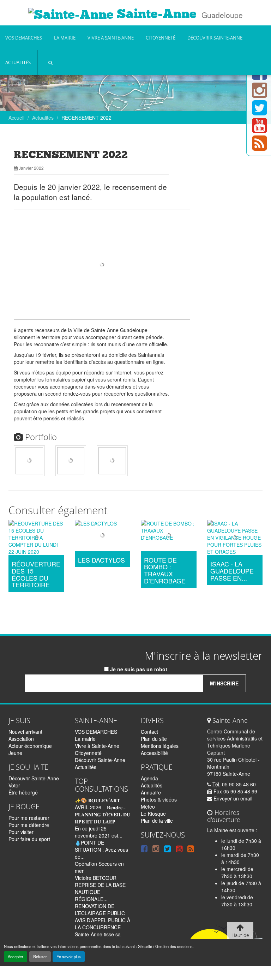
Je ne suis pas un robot (138, 669)
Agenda (149, 778)
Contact (149, 731)
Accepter (15, 956)
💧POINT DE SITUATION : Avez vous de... (101, 849)
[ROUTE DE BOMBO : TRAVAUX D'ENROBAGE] (169, 536)
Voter (14, 785)
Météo (148, 806)
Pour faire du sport (29, 838)
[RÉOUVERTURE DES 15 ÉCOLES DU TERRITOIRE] (36, 538)
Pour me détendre (28, 824)
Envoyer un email (232, 798)
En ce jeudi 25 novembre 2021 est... (98, 832)
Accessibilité (154, 752)
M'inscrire (224, 683)
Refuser (40, 956)
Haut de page (240, 939)
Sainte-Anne (155, 14)
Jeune (15, 752)
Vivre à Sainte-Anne (111, 38)
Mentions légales (160, 745)
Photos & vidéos (159, 799)
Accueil (16, 117)
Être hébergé (23, 792)
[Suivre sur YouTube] (259, 129)
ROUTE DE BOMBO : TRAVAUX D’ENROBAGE (165, 570)
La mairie (65, 38)
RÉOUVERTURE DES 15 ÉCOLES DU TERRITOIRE (36, 574)
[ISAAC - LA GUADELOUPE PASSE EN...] (235, 538)
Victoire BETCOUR (95, 877)
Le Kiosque (153, 813)
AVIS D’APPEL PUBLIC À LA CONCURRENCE (102, 924)
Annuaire (151, 792)
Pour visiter (21, 831)
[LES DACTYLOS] (103, 536)
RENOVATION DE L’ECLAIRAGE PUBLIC (100, 909)
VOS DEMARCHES (23, 38)
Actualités (18, 62)
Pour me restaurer (28, 817)
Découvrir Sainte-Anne (214, 38)
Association (21, 738)
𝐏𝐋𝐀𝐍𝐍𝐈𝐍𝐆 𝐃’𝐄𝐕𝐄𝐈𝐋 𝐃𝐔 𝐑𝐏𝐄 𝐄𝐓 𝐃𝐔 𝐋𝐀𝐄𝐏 (102, 818)
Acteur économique (30, 745)
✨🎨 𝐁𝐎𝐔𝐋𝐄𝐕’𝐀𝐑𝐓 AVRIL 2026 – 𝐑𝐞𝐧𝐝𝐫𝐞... (101, 804)
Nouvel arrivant (25, 731)
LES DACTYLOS (101, 560)
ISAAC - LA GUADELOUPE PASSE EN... (232, 570)
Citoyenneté (160, 38)
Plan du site (154, 738)
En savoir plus (68, 956)
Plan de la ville (157, 820)
